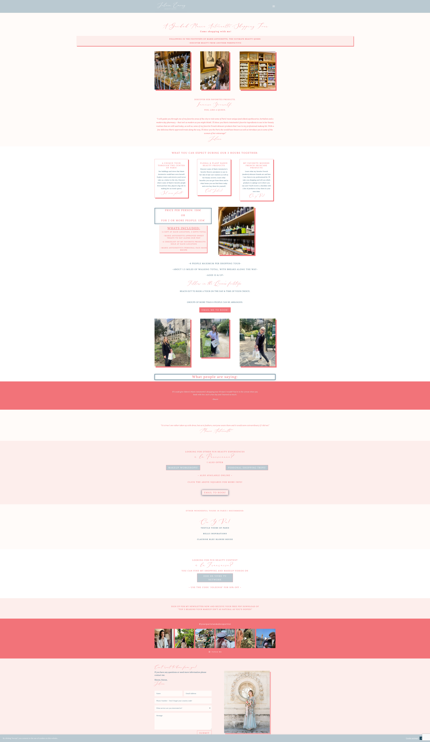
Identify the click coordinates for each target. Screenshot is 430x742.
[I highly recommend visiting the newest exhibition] (245, 638)
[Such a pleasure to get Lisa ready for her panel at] (164, 638)
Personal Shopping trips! (247, 467)
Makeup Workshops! (183, 467)
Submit (204, 733)
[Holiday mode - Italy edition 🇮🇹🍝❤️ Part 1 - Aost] (225, 638)
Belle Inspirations (215, 534)
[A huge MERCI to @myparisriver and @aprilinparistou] (265, 638)
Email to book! (215, 492)
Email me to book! (215, 310)
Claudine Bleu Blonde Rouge (215, 539)
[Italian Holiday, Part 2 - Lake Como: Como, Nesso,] (204, 638)
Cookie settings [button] (412, 738)
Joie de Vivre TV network (215, 578)
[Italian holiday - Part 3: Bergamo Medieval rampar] (184, 638)
